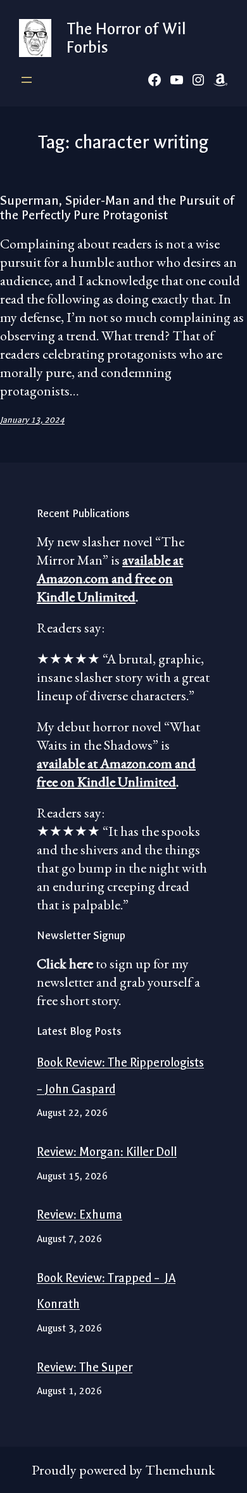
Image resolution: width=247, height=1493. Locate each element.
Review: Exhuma (79, 1215)
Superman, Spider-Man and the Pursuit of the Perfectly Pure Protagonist (117, 207)
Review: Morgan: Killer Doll (107, 1152)
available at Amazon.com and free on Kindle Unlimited (110, 578)
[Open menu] (26, 79)
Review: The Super (84, 1367)
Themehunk (180, 1470)
